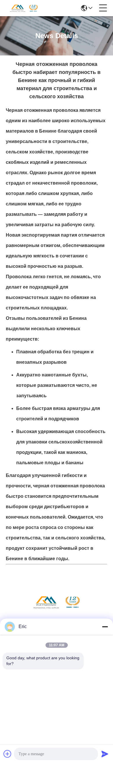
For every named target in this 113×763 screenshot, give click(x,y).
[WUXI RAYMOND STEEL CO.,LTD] (24, 8)
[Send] (105, 753)
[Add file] (7, 753)
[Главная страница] (56, 609)
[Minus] (104, 626)
